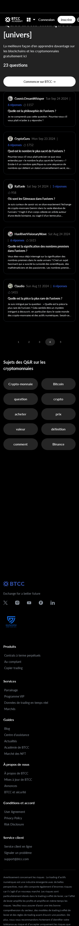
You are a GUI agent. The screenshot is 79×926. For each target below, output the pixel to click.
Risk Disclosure (14, 824)
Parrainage (11, 690)
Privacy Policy (13, 818)
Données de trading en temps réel (26, 702)
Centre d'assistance (16, 735)
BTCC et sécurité (15, 792)
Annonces (10, 786)
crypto (58, 399)
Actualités (10, 741)
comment (20, 444)
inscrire (66, 20)
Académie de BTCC (16, 747)
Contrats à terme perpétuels (22, 655)
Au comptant (12, 661)
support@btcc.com (16, 859)
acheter (20, 414)
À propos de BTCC (16, 773)
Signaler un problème (18, 853)
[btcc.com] (13, 19)
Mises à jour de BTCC (18, 779)
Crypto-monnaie (20, 384)
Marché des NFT (15, 753)
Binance (58, 444)
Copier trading (13, 668)
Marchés (9, 709)
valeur (20, 429)
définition (58, 429)
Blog (7, 728)
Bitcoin (58, 384)
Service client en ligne (18, 846)
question (20, 399)
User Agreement (14, 812)
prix (58, 414)
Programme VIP (14, 696)
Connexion (46, 20)
